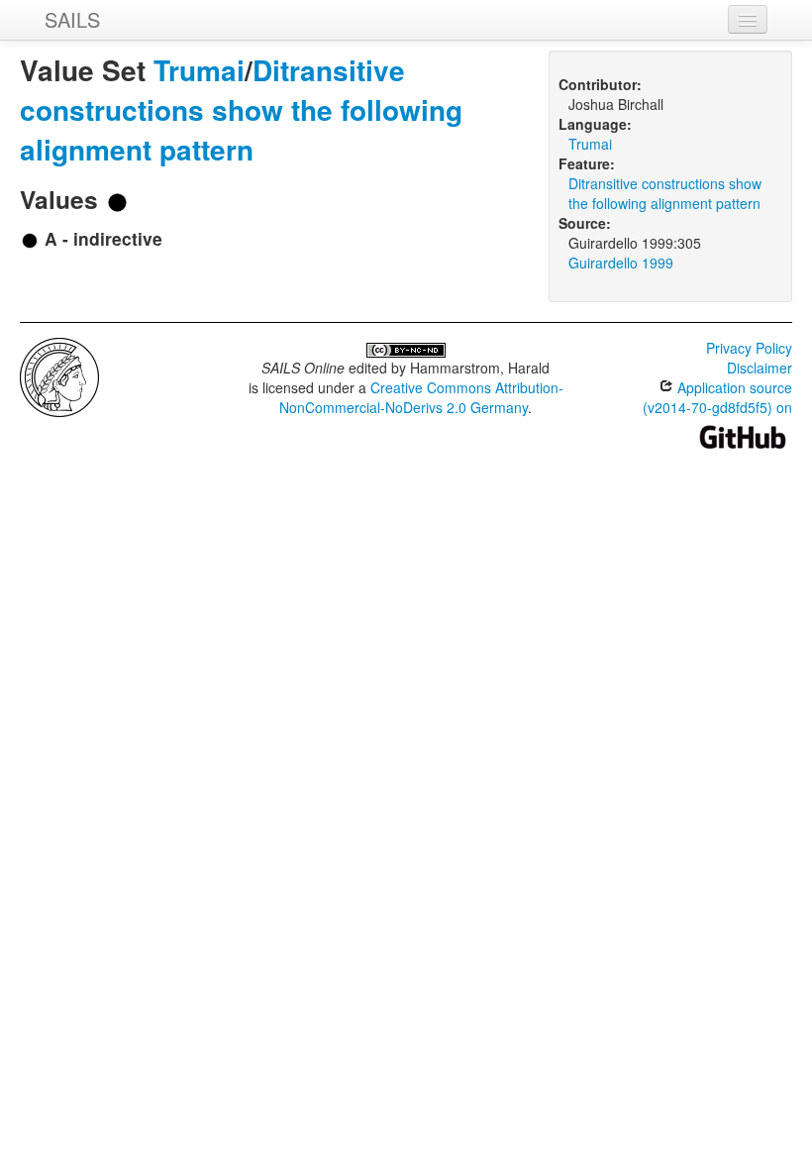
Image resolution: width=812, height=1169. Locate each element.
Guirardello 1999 (620, 262)
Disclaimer (759, 367)
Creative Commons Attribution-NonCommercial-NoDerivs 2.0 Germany (421, 397)
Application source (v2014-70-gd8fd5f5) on (717, 397)
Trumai (199, 70)
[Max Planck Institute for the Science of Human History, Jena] (59, 375)
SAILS (72, 19)
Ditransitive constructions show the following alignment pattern (241, 109)
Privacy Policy (749, 348)
